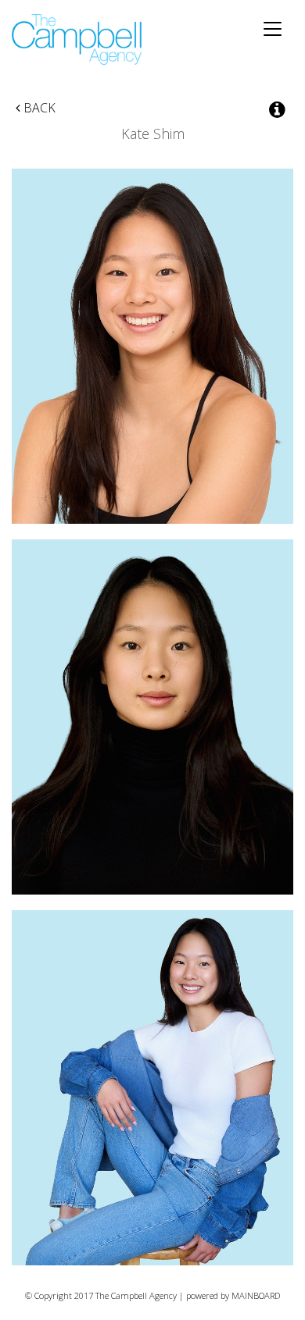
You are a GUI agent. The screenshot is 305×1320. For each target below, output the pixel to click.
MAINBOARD (255, 1295)
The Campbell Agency (78, 39)
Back (38, 107)
